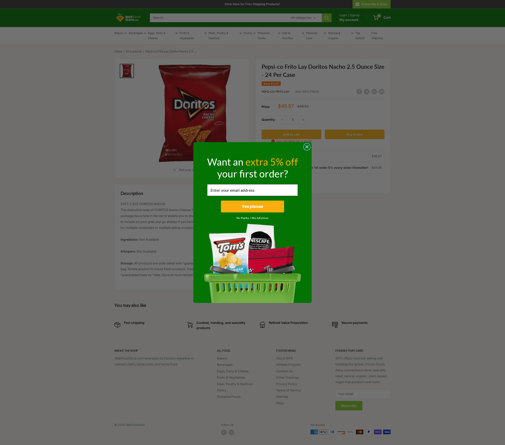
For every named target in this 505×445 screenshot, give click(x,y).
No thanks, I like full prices (252, 218)
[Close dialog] (307, 147)
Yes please (252, 206)
